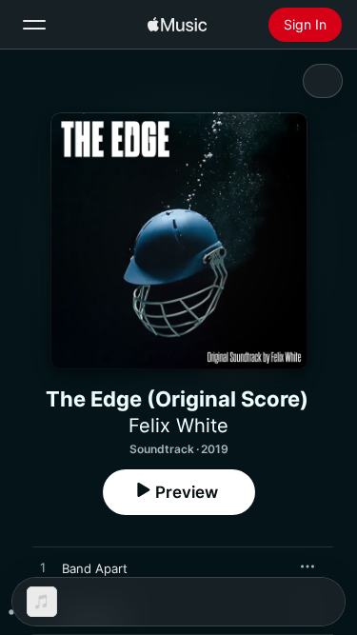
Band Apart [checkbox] (95, 568)
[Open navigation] (34, 25)
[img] (177, 24)
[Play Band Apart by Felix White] (43, 568)
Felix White (178, 425)
